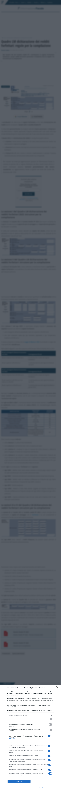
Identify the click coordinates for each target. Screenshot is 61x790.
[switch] (50, 719)
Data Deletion (21, 787)
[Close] (57, 687)
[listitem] (30, 715)
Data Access (30, 787)
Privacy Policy (39, 787)
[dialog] (30, 737)
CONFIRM (19, 781)
